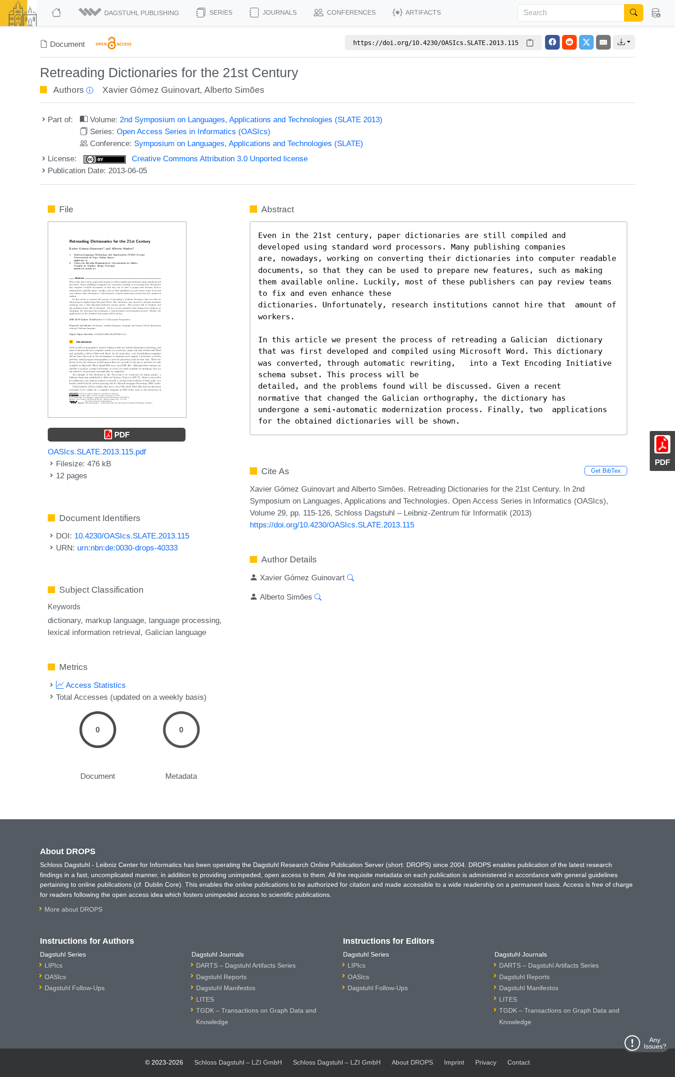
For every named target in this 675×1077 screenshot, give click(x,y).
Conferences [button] (350, 12)
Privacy (485, 1062)
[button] (129, 13)
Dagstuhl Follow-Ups (75, 988)
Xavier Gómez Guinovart (151, 90)
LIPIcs (53, 965)
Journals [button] (279, 12)
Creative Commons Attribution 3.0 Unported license (218, 158)
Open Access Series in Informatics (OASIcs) (193, 131)
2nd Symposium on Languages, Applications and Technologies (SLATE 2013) (251, 119)
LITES (205, 999)
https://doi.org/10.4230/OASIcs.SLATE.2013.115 (332, 524)
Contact (518, 1062)
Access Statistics (95, 685)
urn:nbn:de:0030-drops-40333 (127, 547)
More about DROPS (73, 909)
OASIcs (55, 977)
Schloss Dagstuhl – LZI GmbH (238, 1062)
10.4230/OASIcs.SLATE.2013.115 (131, 535)
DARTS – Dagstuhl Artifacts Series (246, 965)
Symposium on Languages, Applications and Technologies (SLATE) (248, 143)
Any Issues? (655, 1043)
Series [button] (220, 12)
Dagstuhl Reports (221, 977)
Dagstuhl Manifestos (225, 988)
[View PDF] (117, 318)
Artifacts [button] (422, 12)
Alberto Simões (234, 90)
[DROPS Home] (57, 13)
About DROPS (412, 1062)
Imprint (454, 1062)
